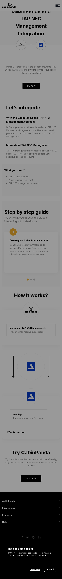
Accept (50, 569)
